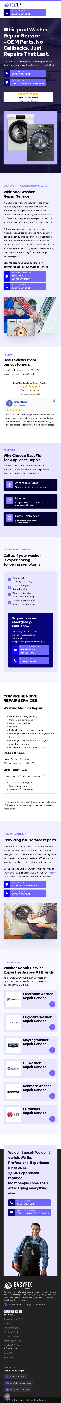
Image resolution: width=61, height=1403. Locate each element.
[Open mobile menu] (56, 5)
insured (18, 505)
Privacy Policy (9, 1367)
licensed (39, 502)
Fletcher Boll (20, 401)
